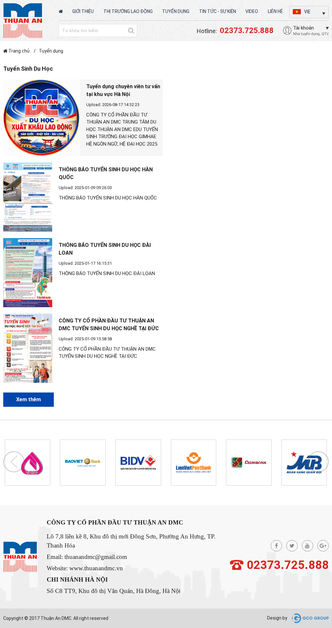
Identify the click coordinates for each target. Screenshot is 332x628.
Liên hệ (275, 11)
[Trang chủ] (61, 11)
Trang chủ (18, 51)
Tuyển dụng (175, 11)
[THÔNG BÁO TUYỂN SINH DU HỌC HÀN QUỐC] (27, 197)
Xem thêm (28, 399)
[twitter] (292, 545)
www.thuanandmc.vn (96, 568)
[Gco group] (308, 618)
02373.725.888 (288, 565)
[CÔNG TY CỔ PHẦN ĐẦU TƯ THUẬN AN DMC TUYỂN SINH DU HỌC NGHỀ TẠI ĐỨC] (27, 348)
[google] (323, 545)
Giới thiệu (83, 11)
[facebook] (276, 545)
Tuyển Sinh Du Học (28, 68)
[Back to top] (319, 587)
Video (251, 11)
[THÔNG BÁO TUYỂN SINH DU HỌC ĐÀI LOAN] (27, 272)
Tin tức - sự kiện (217, 11)
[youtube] (307, 545)
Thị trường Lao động (128, 11)
